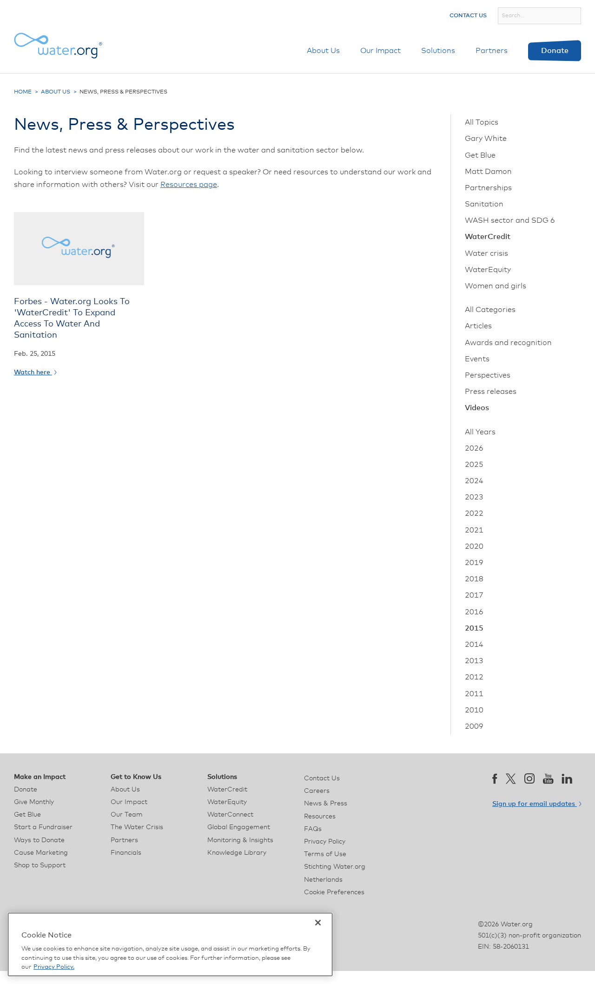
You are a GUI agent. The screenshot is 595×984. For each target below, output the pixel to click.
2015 (474, 628)
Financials (126, 853)
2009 (474, 726)
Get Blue (480, 155)
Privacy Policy (324, 841)
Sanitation (484, 204)
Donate (555, 50)
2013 (474, 661)
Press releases (490, 391)
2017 (474, 595)
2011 (474, 694)
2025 (474, 464)
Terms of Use (325, 854)
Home (23, 92)
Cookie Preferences (334, 892)
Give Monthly (34, 802)
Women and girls (495, 286)
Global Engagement (238, 827)
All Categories (490, 309)
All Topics (481, 122)
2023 (474, 497)
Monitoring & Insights (240, 840)
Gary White (486, 138)
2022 (474, 513)
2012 (474, 677)
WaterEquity (488, 269)
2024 (474, 481)
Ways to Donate (39, 840)
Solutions (438, 50)
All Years (480, 432)
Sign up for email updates (534, 804)
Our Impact (380, 50)
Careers (317, 791)
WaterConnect (230, 814)
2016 (474, 612)
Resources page (188, 184)
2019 (474, 562)
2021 (474, 530)
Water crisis (486, 253)
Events (477, 359)
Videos (477, 408)
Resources (320, 816)
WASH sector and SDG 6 (510, 220)
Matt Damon (488, 171)
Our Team (127, 814)
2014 (474, 644)
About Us (323, 50)
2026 (474, 448)
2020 (474, 546)
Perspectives (487, 375)
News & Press (325, 803)
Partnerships (488, 188)
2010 (474, 710)
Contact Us (468, 16)
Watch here (33, 372)
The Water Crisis (137, 827)
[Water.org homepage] (58, 46)
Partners (492, 50)
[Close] (318, 922)
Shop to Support (40, 865)
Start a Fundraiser (43, 827)
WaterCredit (487, 236)
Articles (478, 326)
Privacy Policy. (53, 967)
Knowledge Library (236, 853)
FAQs (313, 829)
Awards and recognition (508, 342)
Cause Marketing (41, 853)
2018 (474, 579)
